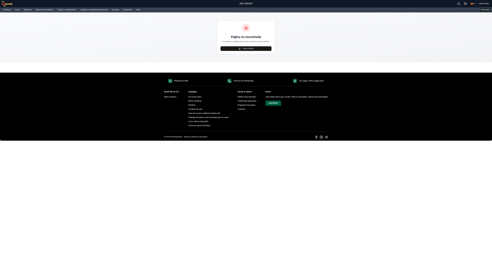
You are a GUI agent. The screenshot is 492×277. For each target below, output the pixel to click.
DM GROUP (246, 3)
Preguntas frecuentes (246, 105)
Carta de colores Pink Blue (199, 126)
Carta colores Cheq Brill (198, 122)
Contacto (241, 109)
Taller (138, 10)
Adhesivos (28, 10)
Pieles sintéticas (195, 101)
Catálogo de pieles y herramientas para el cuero (208, 117)
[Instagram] (321, 137)
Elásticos (192, 105)
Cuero (17, 10)
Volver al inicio (248, 49)
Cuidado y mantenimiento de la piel (94, 10)
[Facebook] (316, 137)
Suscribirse (273, 103)
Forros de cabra (194, 97)
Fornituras (7, 10)
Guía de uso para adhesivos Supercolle (204, 113)
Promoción (485, 10)
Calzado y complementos (66, 10)
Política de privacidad (247, 97)
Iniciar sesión (484, 4)
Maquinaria (127, 10)
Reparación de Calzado (44, 10)
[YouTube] (326, 137)
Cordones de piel (195, 109)
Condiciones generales (247, 101)
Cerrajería (115, 10)
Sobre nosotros (170, 97)
